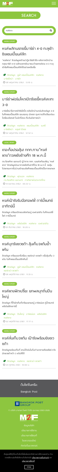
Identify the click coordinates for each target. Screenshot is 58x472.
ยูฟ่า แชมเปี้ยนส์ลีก (25, 75)
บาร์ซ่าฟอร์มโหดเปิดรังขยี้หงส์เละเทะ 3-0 (28, 102)
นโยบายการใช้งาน (29, 430)
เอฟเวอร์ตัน (43, 224)
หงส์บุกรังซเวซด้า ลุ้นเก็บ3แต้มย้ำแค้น (26, 247)
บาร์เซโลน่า (8, 79)
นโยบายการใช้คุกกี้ (28, 461)
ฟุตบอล (20, 176)
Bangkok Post (29, 391)
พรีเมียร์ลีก (22, 224)
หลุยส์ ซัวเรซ (20, 129)
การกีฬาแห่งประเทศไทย (35, 180)
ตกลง (29, 467)
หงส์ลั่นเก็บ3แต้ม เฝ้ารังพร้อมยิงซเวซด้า (28, 341)
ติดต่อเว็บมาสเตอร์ (29, 446)
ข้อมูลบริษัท (29, 425)
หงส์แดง (40, 75)
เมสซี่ (43, 126)
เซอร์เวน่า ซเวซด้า (11, 271)
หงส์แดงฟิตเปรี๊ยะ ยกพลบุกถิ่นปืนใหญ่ (27, 294)
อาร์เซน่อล (30, 314)
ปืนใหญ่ (20, 314)
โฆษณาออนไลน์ (29, 441)
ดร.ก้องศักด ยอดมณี (13, 180)
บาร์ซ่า (18, 79)
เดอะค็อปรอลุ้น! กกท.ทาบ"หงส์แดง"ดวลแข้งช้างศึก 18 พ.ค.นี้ (24, 153)
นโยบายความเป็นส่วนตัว (40, 457)
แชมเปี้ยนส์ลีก (33, 126)
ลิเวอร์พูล (11, 75)
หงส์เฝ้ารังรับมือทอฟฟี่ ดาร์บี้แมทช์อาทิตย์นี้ (27, 203)
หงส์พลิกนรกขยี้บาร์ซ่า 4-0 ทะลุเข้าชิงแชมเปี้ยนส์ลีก (27, 51)
